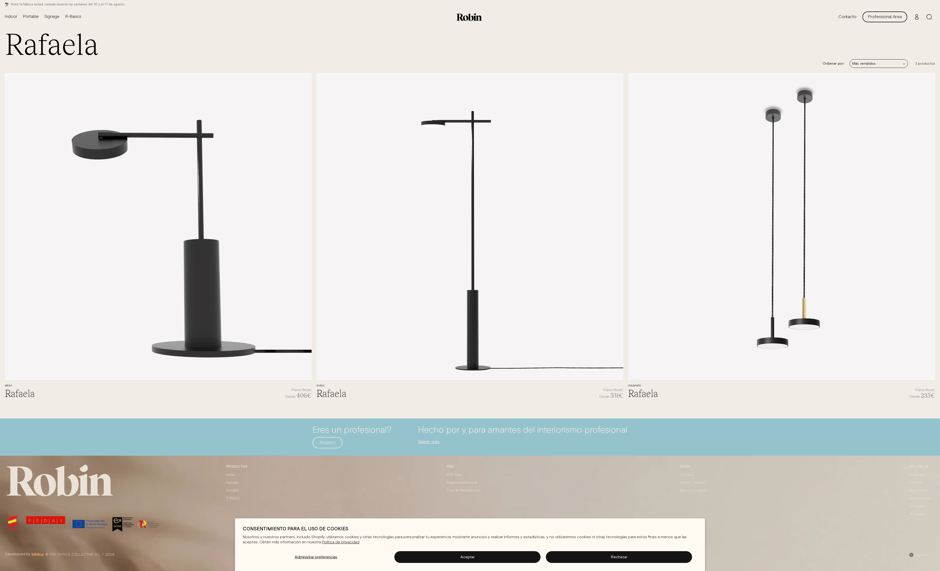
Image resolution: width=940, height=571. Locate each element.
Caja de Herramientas (464, 490)
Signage (232, 482)
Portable (232, 490)
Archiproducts (919, 498)
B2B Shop (454, 474)
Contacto (687, 474)
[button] (929, 17)
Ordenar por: (834, 63)
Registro (328, 442)
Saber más (429, 442)
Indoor (230, 474)
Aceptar (467, 557)
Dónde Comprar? (693, 482)
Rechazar (619, 557)
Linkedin (915, 482)
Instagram (917, 474)
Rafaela (20, 393)
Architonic (916, 506)
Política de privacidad (340, 542)
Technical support (693, 490)
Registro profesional (462, 482)
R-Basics (233, 498)
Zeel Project (918, 490)
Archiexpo (916, 514)
